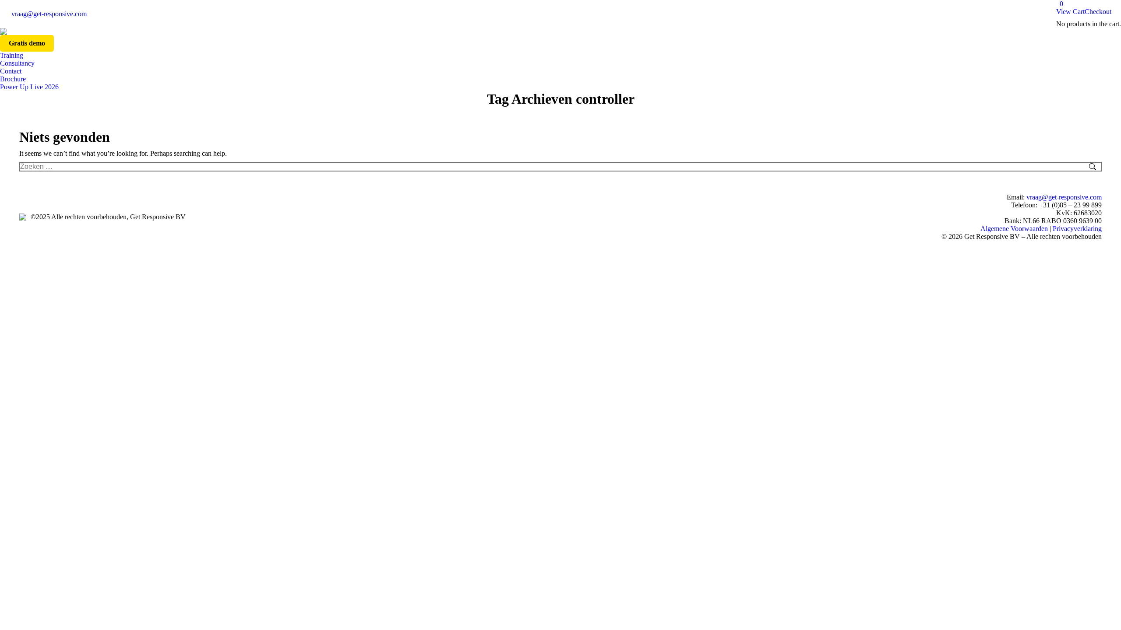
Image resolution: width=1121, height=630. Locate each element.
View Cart (1070, 11)
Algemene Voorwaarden (1014, 228)
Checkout (1098, 11)
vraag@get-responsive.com (49, 14)
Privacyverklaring (1077, 228)
